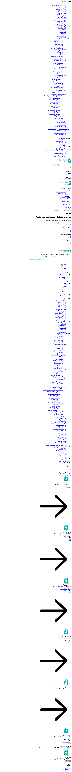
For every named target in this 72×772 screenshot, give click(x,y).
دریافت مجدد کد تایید (66, 538)
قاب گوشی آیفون (62, 7)
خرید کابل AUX (59, 57)
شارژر (64, 269)
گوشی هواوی (63, 32)
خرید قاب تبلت (62, 67)
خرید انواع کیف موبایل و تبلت (59, 94)
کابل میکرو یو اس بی (58, 50)
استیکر (64, 145)
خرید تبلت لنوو (62, 154)
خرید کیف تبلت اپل (56, 111)
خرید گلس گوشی (56, 77)
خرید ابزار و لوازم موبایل (60, 127)
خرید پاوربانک (63, 121)
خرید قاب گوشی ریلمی (60, 24)
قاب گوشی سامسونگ (61, 6)
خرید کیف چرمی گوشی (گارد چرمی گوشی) (53, 95)
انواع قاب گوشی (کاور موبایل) (59, 5)
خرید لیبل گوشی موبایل (57, 81)
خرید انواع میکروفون (58, 65)
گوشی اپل (63, 29)
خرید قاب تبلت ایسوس (57, 73)
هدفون (64, 283)
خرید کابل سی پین (59, 55)
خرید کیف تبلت (59, 108)
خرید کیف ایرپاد (59, 116)
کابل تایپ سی (60, 52)
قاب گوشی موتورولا (61, 21)
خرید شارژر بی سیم (58, 45)
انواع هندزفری (59, 61)
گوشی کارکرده (62, 37)
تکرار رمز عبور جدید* (46, 759)
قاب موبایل (63, 264)
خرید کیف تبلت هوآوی (55, 112)
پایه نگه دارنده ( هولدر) (61, 122)
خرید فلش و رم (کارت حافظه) (59, 90)
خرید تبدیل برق (59, 88)
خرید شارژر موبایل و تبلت (60, 40)
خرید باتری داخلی (59, 149)
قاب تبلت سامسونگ (58, 68)
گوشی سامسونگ (62, 28)
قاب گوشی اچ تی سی (61, 14)
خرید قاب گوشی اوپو (61, 25)
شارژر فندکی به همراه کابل (56, 48)
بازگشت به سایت (67, 748)
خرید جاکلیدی (63, 139)
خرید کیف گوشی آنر (55, 102)
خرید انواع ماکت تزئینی (60, 141)
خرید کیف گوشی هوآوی (54, 100)
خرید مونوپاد (63, 123)
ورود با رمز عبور (67, 536)
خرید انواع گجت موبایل (60, 126)
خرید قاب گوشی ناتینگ (60, 22)
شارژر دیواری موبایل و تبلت (56, 41)
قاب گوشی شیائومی (61, 9)
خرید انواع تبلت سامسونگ (60, 153)
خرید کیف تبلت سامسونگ (54, 110)
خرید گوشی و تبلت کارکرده (59, 156)
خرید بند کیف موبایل (58, 119)
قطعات (64, 268)
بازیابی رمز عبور (67, 590)
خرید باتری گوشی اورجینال (59, 147)
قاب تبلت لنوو (60, 72)
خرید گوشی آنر (62, 34)
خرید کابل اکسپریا (59, 59)
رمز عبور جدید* (67, 759)
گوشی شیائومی (62, 30)
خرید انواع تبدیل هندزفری (57, 87)
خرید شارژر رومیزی (58, 44)
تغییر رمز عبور (68, 761)
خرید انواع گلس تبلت (55, 79)
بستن (70, 467)
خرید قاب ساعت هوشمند (60, 133)
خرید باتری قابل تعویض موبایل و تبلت (54, 150)
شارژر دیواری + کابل (58, 42)
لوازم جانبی (63, 265)
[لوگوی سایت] (64, 163)
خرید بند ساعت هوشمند (60, 135)
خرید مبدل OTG (59, 84)
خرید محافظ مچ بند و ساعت (59, 134)
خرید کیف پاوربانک (58, 118)
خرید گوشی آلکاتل (61, 36)
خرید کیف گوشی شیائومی (54, 99)
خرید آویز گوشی (62, 143)
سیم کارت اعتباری (61, 193)
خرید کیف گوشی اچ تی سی (54, 104)
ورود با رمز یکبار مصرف (65, 589)
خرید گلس (60, 76)
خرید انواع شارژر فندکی (57, 46)
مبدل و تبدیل (63, 288)
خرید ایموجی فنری (61, 142)
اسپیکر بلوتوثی (59, 64)
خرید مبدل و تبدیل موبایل (60, 83)
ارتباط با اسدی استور (61, 275)
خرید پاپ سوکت (62, 125)
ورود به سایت (68, 487)
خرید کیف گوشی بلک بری (54, 107)
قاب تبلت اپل (60, 69)
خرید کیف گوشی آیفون (55, 98)
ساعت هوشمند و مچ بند (60, 266)
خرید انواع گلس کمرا (55, 80)
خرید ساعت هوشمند (61, 130)
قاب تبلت (63, 284)
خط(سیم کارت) (62, 277)
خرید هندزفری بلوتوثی (58, 63)
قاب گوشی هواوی (61, 10)
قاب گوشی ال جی (61, 15)
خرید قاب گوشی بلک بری (60, 18)
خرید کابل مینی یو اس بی (57, 56)
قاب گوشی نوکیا (62, 17)
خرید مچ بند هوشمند (61, 131)
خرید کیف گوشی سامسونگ (53, 96)
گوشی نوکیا (63, 33)
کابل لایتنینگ (60, 53)
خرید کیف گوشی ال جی (54, 106)
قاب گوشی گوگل (62, 11)
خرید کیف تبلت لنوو (52, 115)
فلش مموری (60, 91)
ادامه (70, 540)
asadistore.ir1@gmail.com (36, 259)
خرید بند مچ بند (62, 137)
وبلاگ (64, 278)
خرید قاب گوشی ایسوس (60, 19)
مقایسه (67, 463)
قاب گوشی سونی (62, 13)
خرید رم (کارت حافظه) (57, 92)
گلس (64, 286)
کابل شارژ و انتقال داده (60, 49)
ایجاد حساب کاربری (66, 475)
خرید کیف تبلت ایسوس (54, 114)
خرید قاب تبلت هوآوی (58, 71)
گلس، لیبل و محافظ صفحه (59, 75)
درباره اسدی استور (61, 274)
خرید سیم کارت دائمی (61, 192)
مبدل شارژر (60, 85)
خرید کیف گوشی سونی (54, 103)
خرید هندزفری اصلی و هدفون (59, 60)
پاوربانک (64, 287)
